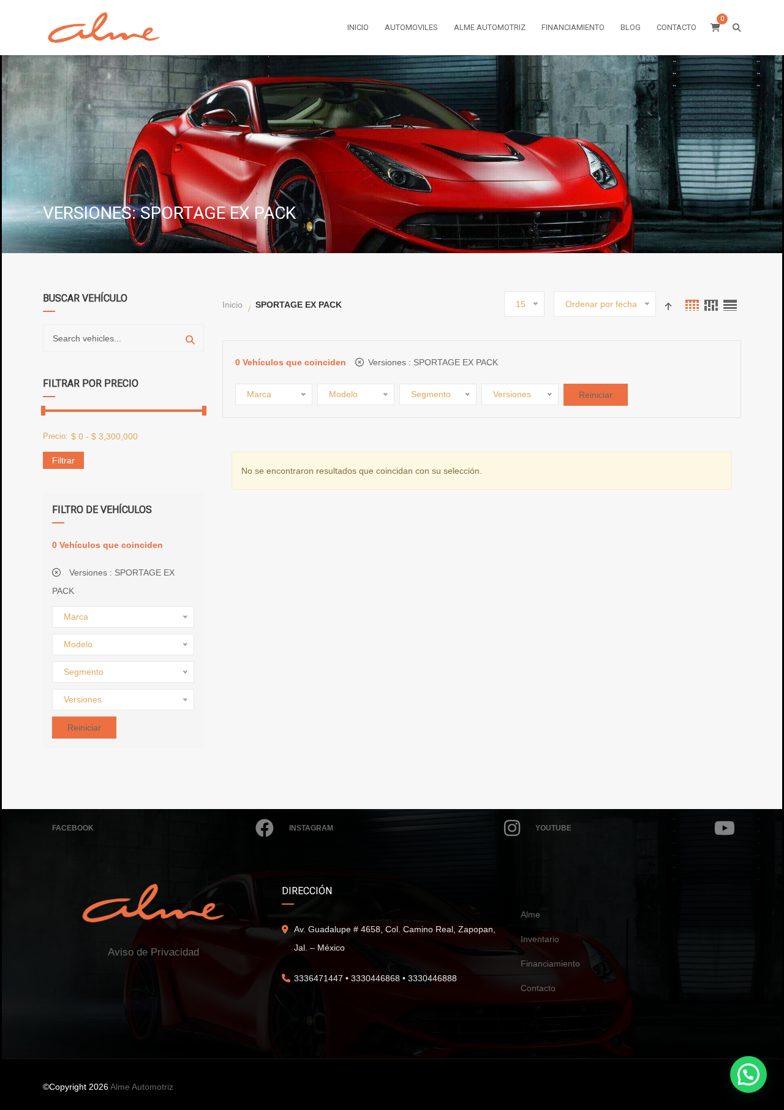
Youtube (553, 828)
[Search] (190, 338)
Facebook (73, 828)
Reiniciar (84, 727)
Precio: (55, 436)
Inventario (540, 939)
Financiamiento (550, 963)
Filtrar (63, 460)
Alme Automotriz (141, 1087)
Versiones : (113, 582)
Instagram (311, 828)
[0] (715, 27)
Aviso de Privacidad (153, 952)
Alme (530, 914)
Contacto (538, 988)
